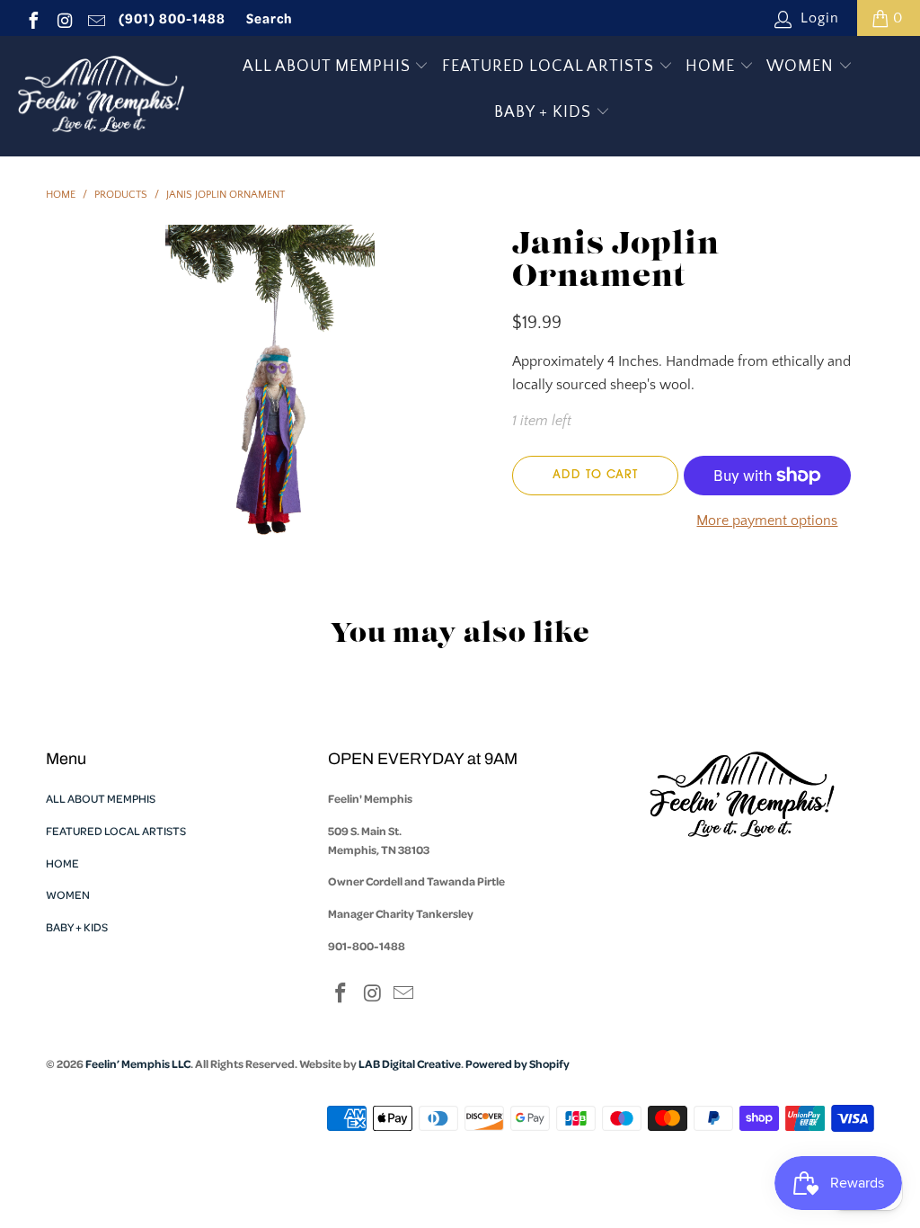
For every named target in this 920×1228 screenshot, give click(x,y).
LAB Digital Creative (409, 1063)
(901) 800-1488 (172, 18)
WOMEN (802, 67)
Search (269, 18)
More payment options (766, 520)
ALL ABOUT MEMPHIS (329, 67)
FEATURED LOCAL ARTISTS (550, 67)
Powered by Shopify (517, 1063)
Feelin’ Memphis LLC (137, 1063)
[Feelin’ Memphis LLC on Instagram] (64, 18)
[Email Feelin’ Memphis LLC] (95, 18)
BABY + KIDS (545, 112)
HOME (712, 67)
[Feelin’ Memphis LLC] (101, 96)
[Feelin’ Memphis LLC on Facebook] (32, 18)
